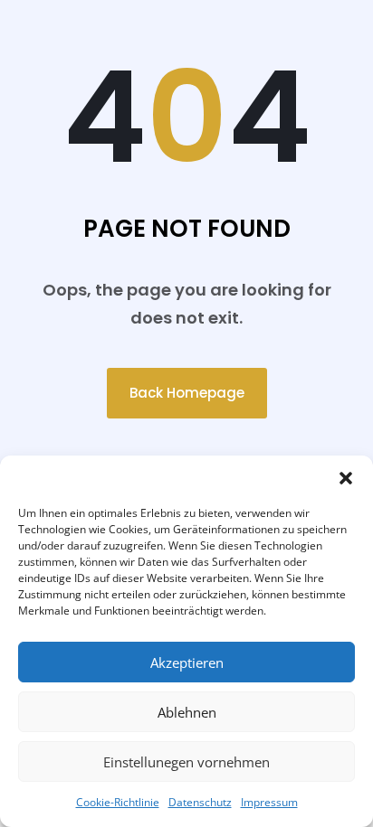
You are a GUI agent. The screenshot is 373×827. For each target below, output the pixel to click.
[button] (346, 478)
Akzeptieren (187, 662)
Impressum (269, 802)
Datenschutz (200, 802)
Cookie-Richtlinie (117, 802)
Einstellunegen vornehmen (186, 762)
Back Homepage (186, 392)
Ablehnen (187, 712)
